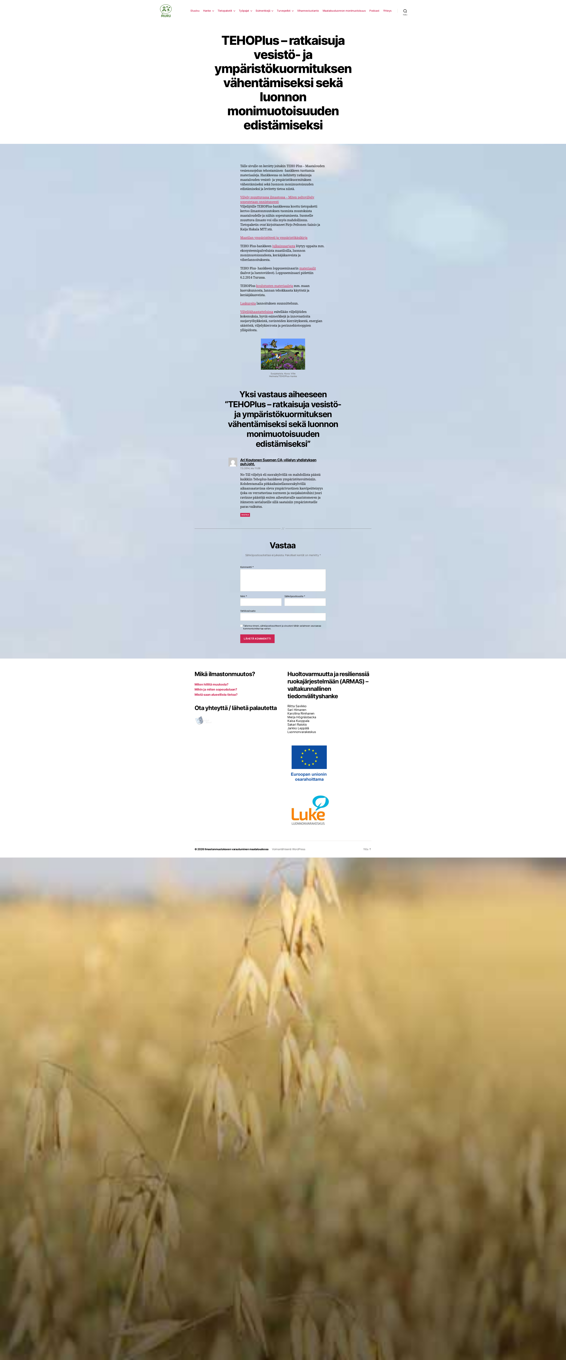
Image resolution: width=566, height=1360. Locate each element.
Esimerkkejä (263, 10)
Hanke (207, 10)
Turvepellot (284, 10)
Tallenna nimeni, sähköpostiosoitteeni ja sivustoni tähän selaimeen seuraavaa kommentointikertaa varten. (282, 627)
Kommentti (247, 567)
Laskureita (248, 304)
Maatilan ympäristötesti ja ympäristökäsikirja (273, 238)
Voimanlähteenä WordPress (288, 849)
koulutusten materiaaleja (274, 286)
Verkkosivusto (248, 610)
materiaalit (307, 268)
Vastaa (245, 515)
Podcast (374, 10)
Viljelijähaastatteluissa (256, 312)
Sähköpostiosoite (294, 596)
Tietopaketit (225, 10)
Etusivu (195, 10)
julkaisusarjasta (283, 246)
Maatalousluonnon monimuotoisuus (344, 10)
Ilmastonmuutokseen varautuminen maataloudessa (236, 849)
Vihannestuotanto (308, 10)
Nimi (243, 596)
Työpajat (244, 10)
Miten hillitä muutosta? (211, 684)
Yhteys (387, 10)
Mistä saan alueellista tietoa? (216, 694)
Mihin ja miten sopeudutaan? (216, 689)
